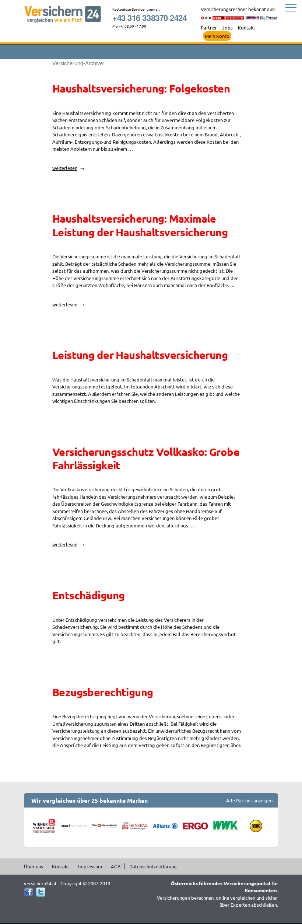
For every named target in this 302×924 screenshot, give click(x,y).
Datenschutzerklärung (153, 866)
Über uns (33, 866)
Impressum (90, 866)
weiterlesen (68, 168)
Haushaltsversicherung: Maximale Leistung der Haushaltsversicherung (140, 225)
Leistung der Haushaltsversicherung (140, 355)
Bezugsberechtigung (102, 692)
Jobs (227, 27)
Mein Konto (217, 36)
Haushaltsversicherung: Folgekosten (141, 88)
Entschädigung (88, 595)
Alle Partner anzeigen (249, 800)
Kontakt (246, 27)
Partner (209, 27)
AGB (115, 866)
